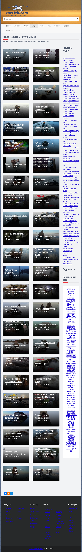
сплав (68, 419)
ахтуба (73, 307)
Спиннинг (66, 253)
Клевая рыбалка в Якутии (71, 101)
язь (71, 451)
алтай (69, 307)
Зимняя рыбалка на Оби (70, 178)
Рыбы (70, 512)
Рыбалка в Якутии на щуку (71, 109)
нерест (71, 359)
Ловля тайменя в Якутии (70, 75)
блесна (69, 311)
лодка (73, 348)
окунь (69, 367)
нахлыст (68, 358)
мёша (74, 354)
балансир (69, 309)
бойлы (73, 311)
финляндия (71, 441)
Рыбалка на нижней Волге (71, 148)
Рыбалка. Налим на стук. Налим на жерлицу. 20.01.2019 (44, 270)
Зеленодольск (35, 515)
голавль (69, 326)
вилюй (73, 317)
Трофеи (66, 26)
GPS (68, 289)
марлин (71, 352)
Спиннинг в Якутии (68, 90)
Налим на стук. (40, 200)
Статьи (42, 26)
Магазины (17, 26)
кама (68, 342)
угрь (73, 431)
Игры (49, 26)
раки (68, 397)
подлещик (71, 389)
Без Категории (67, 251)
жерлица (69, 333)
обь (69, 365)
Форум (8, 26)
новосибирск (71, 361)
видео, (68, 317)
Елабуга (32, 527)
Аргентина (71, 295)
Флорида (73, 301)
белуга (74, 309)
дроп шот (69, 331)
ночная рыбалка (71, 363)
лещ (69, 348)
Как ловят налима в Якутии (45, 236)
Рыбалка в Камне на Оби (70, 204)
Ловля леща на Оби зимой (71, 214)
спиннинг (71, 416)
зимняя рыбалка (71, 336)
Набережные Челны (34, 519)
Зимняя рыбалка (68, 249)
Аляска (72, 289)
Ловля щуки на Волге (69, 124)
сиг (69, 405)
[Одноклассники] (8, 493)
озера (73, 366)
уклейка (71, 435)
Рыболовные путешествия (71, 242)
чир (73, 446)
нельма (73, 358)
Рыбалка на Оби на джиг (70, 227)
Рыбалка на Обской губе (70, 206)
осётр (73, 370)
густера (69, 328)
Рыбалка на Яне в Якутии (70, 96)
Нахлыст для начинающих (71, 236)
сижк (72, 405)
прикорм (71, 393)
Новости (57, 26)
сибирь (73, 403)
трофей (74, 429)
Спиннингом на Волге (69, 143)
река (68, 399)
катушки (72, 344)
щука (73, 448)
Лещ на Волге (67, 146)
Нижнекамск (34, 523)
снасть (71, 409)
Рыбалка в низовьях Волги (71, 150)
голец (73, 326)
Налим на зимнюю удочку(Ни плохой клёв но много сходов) (15, 324)
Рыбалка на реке (68, 111)
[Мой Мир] (11, 493)
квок (67, 346)
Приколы (65, 229)
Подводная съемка (69, 257)
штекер (68, 449)
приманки (71, 395)
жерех (74, 331)
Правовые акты (72, 527)
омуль (73, 368)
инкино (68, 340)
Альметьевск (34, 512)
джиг (73, 328)
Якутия (71, 305)
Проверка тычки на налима (15, 164)
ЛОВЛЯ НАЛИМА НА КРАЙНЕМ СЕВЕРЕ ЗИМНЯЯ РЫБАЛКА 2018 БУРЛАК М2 (46, 451)
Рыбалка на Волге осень (70, 133)
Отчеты (26, 26)
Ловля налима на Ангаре (44, 128)
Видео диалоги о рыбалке (71, 234)
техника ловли (71, 426)
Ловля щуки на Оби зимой (71, 197)
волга (71, 321)
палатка (68, 374)
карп (68, 344)
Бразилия (71, 297)
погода (71, 379)
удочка (69, 433)
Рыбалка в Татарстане (36, 549)
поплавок (71, 391)
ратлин (73, 397)
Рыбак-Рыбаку (67, 238)
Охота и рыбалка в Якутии (71, 105)
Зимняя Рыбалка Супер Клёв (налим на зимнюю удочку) (44, 433)
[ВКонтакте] (5, 493)
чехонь (70, 446)
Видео (34, 26)
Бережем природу (72, 521)
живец (74, 333)
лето (74, 346)
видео (71, 314)
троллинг (68, 429)
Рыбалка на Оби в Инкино (71, 223)
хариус (73, 442)
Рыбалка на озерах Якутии (71, 98)
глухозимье (71, 324)
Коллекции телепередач (70, 231)
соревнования (71, 414)
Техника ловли (67, 264)
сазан (68, 401)
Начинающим (73, 508)
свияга (69, 403)
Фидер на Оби (67, 225)
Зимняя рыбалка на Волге (71, 161)
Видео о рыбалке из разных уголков (48, 535)
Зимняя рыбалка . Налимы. (15, 345)
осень (69, 369)
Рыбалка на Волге (68, 113)
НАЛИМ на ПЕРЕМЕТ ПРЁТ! (45, 309)
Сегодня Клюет (67, 244)
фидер (71, 438)
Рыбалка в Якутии (68, 62)
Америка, (71, 293)
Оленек (68, 301)
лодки (69, 350)
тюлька (69, 431)
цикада (68, 445)
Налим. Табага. (10, 109)
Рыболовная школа (69, 240)
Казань (32, 508)
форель (68, 443)
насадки (73, 356)
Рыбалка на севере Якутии (71, 64)
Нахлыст (65, 246)
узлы (73, 433)
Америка (71, 291)
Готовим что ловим (73, 516)
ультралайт (71, 437)
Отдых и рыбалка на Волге (71, 173)
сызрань (71, 421)
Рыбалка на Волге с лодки (71, 131)
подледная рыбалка (71, 386)
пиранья (68, 375)
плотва (72, 377)
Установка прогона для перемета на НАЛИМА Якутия (44, 252)
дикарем (69, 330)
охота (73, 372)
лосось (73, 350)
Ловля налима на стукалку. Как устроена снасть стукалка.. (15, 361)
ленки (71, 346)
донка (74, 330)
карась (72, 342)
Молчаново (71, 299)
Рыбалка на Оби (68, 176)
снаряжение (71, 407)
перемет (73, 374)
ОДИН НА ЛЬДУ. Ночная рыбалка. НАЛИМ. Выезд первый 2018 (14, 197)
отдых (69, 372)
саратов (72, 401)
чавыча (73, 445)
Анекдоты (9, 30)
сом (73, 413)
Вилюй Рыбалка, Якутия (70, 107)
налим (68, 355)
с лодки (73, 399)
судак (73, 419)
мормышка (69, 354)
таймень (71, 423)
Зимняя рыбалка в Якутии (71, 103)
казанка (73, 340)
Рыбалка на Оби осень (70, 221)
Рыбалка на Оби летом (70, 208)
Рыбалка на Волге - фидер (71, 171)
